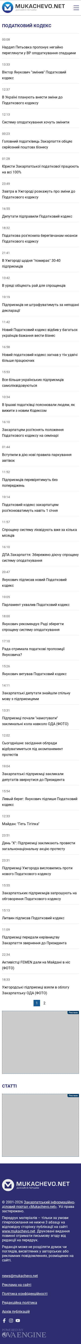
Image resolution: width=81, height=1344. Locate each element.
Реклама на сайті (16, 1285)
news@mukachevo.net (20, 1276)
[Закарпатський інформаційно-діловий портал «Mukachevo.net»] (33, 8)
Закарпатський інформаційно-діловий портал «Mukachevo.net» (38, 1204)
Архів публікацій (16, 1311)
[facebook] (4, 1321)
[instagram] (11, 1321)
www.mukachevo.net (18, 1231)
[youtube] (18, 1321)
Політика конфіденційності (24, 1294)
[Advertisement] (40, 1042)
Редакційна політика (19, 1302)
